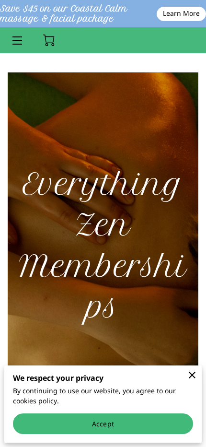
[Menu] (16, 40)
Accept (103, 423)
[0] (49, 40)
